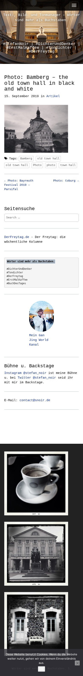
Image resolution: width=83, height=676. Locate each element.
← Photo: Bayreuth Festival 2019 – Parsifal (18, 185)
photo (51, 165)
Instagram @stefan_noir (25, 373)
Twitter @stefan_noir (37, 378)
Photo (37, 165)
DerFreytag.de (16, 237)
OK (41, 669)
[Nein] (77, 663)
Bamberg (26, 158)
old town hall (48, 158)
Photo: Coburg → (66, 180)
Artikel (53, 96)
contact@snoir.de (35, 400)
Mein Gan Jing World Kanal (38, 340)
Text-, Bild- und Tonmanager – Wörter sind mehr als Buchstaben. (41, 17)
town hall (68, 165)
